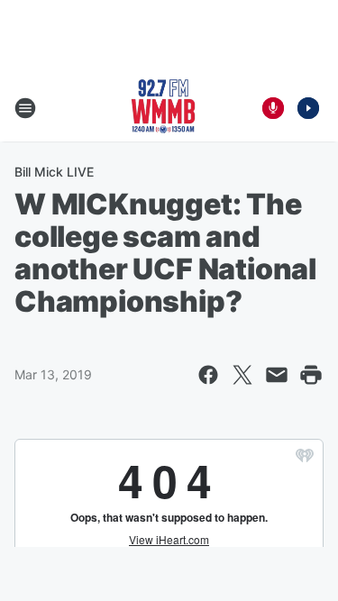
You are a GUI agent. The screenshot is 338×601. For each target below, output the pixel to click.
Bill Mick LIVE (54, 171)
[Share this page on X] (242, 374)
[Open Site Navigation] (25, 108)
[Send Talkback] (273, 108)
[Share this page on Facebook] (208, 374)
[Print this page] (311, 374)
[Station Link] (163, 108)
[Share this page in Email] (276, 374)
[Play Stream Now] (308, 108)
